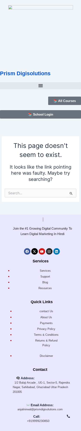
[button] (40, 85)
